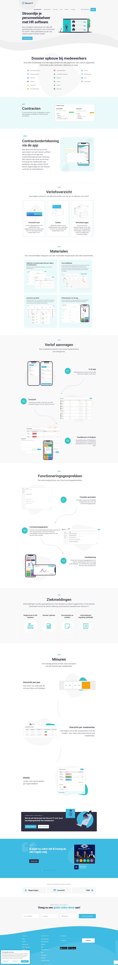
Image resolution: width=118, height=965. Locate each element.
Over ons (55, 9)
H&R (42, 947)
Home (23, 939)
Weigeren (15, 961)
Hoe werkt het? (37, 9)
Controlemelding (45, 939)
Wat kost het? (47, 9)
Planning (43, 944)
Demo (93, 9)
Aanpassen (6, 961)
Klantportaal (44, 955)
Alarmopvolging (44, 941)
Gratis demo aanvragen (87, 916)
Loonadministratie (45, 960)
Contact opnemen (30, 826)
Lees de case (34, 861)
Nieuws (67, 9)
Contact (73, 9)
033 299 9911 (86, 9)
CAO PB (24, 941)
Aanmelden (88, 940)
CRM (42, 952)
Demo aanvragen (27, 38)
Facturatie (43, 957)
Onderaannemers (45, 949)
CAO (61, 9)
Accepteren (24, 961)
